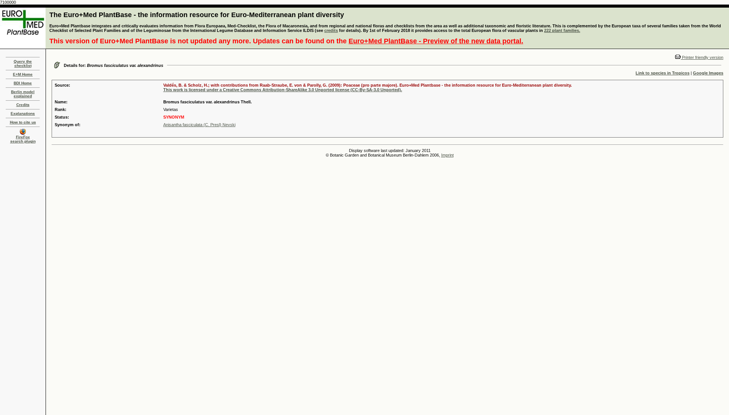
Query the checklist (23, 63)
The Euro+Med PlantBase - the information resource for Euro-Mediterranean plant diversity (196, 15)
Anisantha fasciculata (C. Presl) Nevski (199, 124)
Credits (23, 105)
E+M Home (23, 74)
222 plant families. (562, 30)
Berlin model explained (23, 94)
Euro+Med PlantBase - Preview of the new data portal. (436, 41)
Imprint (447, 155)
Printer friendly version (702, 57)
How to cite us (23, 122)
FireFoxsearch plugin (23, 139)
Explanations (23, 113)
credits (331, 30)
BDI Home (23, 83)
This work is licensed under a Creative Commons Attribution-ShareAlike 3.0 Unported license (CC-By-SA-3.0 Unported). (282, 89)
